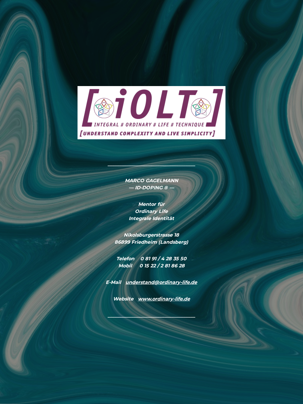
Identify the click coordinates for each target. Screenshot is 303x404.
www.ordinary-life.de (164, 299)
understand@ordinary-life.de (161, 282)
